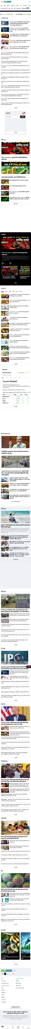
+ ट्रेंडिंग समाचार (15, 559)
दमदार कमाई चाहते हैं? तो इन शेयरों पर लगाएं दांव (19, 180)
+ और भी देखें (15, 406)
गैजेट (12, 8)
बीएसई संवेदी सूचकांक (6, 372)
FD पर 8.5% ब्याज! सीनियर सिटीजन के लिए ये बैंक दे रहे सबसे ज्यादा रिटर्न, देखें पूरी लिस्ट (19, 341)
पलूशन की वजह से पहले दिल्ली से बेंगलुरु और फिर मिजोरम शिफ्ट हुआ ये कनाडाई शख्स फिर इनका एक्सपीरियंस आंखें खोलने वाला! (19, 537)
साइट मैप (17, 1013)
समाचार (8, 5)
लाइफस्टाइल (19, 8)
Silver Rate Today (5, 985)
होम (1, 5)
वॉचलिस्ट (3, 997)
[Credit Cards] (28, 667)
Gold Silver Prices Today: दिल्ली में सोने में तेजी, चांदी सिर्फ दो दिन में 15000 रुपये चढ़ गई (15, 66)
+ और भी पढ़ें (15, 364)
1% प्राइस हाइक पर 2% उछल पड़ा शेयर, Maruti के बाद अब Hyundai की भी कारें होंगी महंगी (20, 490)
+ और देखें (15, 132)
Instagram (8, 974)
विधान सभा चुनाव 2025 (20, 988)
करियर (14, 1013)
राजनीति (2, 990)
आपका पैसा (13, 5)
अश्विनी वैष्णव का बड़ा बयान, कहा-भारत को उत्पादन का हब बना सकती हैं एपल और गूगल (15, 82)
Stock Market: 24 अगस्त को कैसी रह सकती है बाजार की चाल (19, 192)
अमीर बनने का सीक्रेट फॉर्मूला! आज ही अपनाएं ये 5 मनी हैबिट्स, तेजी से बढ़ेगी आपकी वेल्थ (19, 306)
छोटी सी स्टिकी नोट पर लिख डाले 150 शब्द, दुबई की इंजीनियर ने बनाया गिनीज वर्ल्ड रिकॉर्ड (20, 542)
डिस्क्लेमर (19, 1012)
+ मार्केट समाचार (15, 203)
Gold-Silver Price (4, 8)
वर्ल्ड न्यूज (3, 704)
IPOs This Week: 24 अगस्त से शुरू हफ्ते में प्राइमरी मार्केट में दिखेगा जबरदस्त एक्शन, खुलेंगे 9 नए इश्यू (19, 47)
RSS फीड (22, 1013)
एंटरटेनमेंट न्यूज (4, 761)
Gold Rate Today (5, 983)
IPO (21, 5)
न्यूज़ (2, 988)
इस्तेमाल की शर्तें (10, 1013)
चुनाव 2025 (3, 1002)
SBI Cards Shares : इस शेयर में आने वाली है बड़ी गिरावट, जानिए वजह (14, 158)
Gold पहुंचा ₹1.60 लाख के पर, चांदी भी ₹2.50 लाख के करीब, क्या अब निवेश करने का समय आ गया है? (15, 90)
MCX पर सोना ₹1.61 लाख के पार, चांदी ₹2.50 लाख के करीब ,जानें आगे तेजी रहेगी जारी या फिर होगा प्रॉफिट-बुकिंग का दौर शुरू (20, 324)
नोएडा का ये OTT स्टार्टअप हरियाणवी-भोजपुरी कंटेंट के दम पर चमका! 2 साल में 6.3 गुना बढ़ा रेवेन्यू (20, 484)
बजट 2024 (3, 981)
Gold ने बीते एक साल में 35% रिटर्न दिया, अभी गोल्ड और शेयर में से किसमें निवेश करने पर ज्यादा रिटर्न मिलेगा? (19, 35)
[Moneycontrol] (7, 1)
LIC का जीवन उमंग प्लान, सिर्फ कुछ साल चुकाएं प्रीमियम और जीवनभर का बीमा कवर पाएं (19, 318)
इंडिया (17, 5)
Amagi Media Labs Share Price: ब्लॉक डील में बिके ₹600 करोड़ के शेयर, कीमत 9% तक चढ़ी (19, 198)
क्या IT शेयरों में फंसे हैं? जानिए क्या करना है (18, 186)
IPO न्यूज (3, 648)
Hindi (14, 970)
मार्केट (4, 5)
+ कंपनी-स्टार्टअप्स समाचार (15, 501)
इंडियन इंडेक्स (24, 8)
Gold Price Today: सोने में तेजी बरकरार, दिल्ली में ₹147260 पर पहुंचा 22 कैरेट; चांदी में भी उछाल (14, 57)
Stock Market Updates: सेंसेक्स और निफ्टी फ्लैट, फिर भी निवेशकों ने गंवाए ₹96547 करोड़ (14, 99)
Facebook (2, 974)
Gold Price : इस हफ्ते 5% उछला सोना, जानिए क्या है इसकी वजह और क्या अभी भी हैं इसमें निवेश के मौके (19, 335)
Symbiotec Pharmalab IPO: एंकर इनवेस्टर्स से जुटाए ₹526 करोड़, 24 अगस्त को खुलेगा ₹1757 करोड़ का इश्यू (19, 29)
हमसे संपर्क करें (10, 1012)
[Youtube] (13, 974)
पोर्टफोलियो (3, 992)
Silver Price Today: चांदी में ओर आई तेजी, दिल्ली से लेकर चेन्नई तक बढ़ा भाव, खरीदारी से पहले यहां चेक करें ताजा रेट (19, 358)
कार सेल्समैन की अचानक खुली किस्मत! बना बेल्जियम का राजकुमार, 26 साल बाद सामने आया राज (15, 78)
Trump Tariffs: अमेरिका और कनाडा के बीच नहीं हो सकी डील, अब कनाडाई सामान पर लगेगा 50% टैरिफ (20, 41)
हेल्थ (29, 5)
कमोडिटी (17, 981)
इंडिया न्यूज (3, 591)
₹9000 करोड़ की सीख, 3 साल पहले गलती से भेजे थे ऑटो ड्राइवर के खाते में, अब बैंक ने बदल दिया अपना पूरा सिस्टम (20, 497)
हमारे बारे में (5, 1012)
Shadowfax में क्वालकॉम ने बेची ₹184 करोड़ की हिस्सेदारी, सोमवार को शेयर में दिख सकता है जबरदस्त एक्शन (15, 53)
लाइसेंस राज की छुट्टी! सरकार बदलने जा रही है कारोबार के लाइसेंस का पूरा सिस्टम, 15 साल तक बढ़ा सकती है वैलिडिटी (20, 479)
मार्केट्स (2, 995)
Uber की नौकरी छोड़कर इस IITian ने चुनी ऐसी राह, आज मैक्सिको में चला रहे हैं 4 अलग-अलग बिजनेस (19, 549)
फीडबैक (15, 1012)
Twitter (5, 974)
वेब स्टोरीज (25, 5)
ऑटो (15, 8)
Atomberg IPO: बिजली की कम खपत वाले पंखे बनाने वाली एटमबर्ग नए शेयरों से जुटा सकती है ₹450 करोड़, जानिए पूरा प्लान (19, 23)
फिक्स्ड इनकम (18, 983)
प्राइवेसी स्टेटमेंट (24, 1012)
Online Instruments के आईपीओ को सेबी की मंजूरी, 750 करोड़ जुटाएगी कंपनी (15, 70)
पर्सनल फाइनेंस (18, 985)
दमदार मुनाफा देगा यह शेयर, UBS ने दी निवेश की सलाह (13, 177)
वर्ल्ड (9, 8)
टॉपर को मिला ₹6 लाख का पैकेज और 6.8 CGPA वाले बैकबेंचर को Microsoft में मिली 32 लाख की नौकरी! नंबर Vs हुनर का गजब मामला (19, 555)
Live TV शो (3, 999)
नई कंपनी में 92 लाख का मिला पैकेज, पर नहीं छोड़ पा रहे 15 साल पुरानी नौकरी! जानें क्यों (15, 73)
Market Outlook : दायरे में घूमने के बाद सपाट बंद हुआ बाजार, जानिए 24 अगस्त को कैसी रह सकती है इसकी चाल (15, 103)
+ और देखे (15, 107)
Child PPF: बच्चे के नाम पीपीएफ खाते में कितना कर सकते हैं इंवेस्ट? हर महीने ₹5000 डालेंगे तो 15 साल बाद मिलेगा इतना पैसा (20, 353)
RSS (10, 974)
